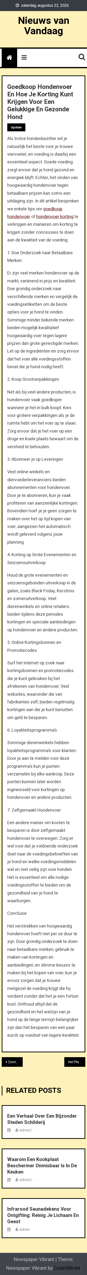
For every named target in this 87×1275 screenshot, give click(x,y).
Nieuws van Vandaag (43, 25)
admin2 (25, 1130)
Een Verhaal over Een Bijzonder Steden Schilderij (42, 1119)
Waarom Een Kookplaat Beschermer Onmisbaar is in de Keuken (42, 1165)
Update (16, 127)
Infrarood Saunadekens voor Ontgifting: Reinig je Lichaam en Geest (43, 1215)
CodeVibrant (67, 1268)
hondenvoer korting (54, 217)
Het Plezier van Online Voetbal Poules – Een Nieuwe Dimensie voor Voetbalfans (76, 1062)
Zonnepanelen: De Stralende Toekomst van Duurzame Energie (15, 1062)
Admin (24, 1229)
